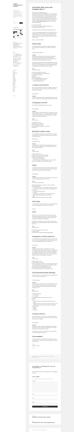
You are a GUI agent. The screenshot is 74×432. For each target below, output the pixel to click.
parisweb (37, 357)
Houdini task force (44, 194)
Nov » (21, 38)
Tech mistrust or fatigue (16, 46)
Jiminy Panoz (36, 173)
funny (20, 56)
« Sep (15, 38)
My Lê (35, 208)
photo (14, 86)
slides (39, 69)
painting (15, 61)
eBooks (34, 165)
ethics (18, 56)
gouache (14, 57)
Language (14, 80)
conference (34, 357)
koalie (40, 356)
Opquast (47, 97)
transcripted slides (40, 182)
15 (20, 33)
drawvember (15, 56)
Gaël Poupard (36, 322)
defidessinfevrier (19, 55)
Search (14, 21)
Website (33, 402)
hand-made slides (44, 98)
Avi (35, 283)
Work (14, 91)
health (14, 77)
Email (33, 398)
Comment (34, 381)
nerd (14, 85)
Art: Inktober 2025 (16, 45)
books (14, 72)
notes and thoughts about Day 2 (41, 12)
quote (18, 62)
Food (14, 75)
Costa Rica (14, 55)
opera (18, 60)
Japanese (20, 59)
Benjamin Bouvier (37, 52)
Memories (14, 82)
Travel (14, 88)
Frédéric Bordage (37, 280)
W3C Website (53, 304)
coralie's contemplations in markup (18, 5)
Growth (14, 76)
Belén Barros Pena (37, 141)
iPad (18, 59)
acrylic (14, 54)
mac (13, 60)
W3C (14, 90)
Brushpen (17, 54)
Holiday (14, 78)
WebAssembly (36, 44)
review (21, 62)
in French (14, 79)
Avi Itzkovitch (35, 245)
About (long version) (18, 14)
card (20, 54)
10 (13, 33)
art (13, 71)
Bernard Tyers (35, 138)
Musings (14, 84)
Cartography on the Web (39, 102)
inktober (15, 59)
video (14, 89)
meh (13, 81)
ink (20, 58)
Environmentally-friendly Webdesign (43, 272)
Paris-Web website (47, 304)
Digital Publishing (40, 178)
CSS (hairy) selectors (38, 314)
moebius (16, 60)
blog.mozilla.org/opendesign (48, 232)
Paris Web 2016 (38, 13)
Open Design (36, 201)
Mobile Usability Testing (41, 131)
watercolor (15, 66)
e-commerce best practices (40, 85)
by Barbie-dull (15, 73)
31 (13, 36)
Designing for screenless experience (43, 236)
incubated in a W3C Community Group (47, 63)
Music (14, 83)
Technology (46, 356)
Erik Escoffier (36, 108)
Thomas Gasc (36, 93)
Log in (14, 95)
